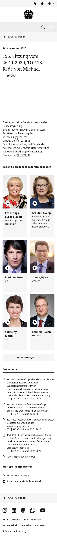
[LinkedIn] (14, 510)
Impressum (40, 525)
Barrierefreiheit (10, 525)
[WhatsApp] (32, 510)
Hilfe (5, 519)
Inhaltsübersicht (31, 519)
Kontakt (15, 519)
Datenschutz (26, 525)
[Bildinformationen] (23, 204)
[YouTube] (43, 510)
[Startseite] (28, 14)
